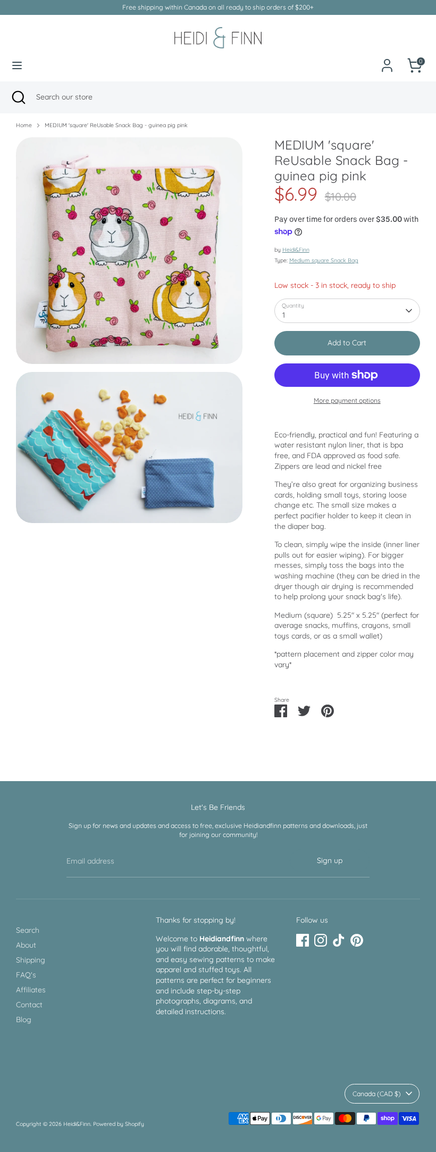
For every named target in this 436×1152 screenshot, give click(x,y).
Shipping (30, 960)
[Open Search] (18, 97)
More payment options (347, 400)
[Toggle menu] (17, 65)
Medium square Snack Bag (323, 260)
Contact (29, 1004)
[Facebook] (302, 940)
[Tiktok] (338, 940)
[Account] (387, 59)
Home (24, 125)
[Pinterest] (356, 940)
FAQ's (26, 975)
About (26, 945)
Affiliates (31, 989)
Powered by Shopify (118, 1124)
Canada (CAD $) (377, 1094)
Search (27, 930)
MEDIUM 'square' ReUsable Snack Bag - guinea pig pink (116, 125)
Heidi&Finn (295, 249)
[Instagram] (320, 940)
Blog (23, 1019)
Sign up (329, 860)
